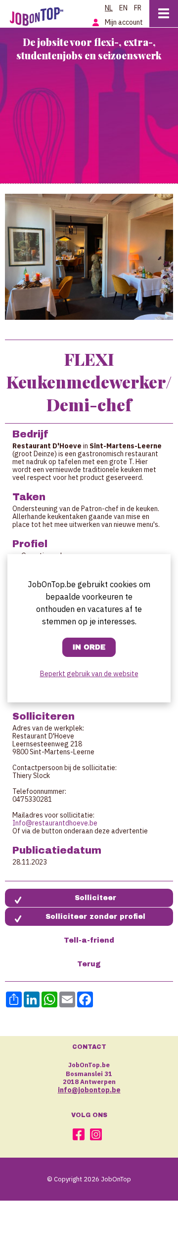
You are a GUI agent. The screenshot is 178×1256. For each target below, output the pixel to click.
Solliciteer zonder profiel (95, 916)
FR (137, 7)
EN (123, 7)
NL (109, 7)
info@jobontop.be (89, 1089)
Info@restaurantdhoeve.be (54, 823)
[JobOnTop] (36, 15)
